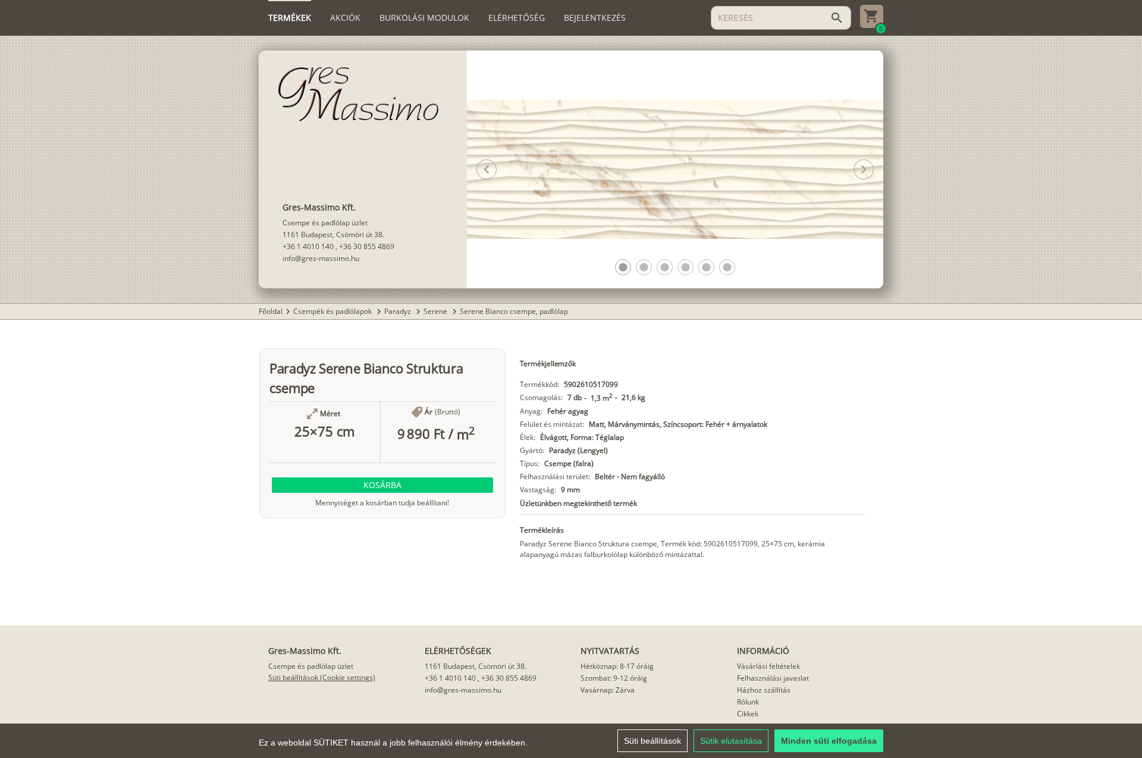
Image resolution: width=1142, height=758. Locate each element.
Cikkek (747, 714)
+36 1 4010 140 (308, 246)
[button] (623, 267)
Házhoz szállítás (763, 690)
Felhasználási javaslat (773, 678)
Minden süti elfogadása (829, 741)
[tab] (290, 18)
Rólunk (748, 702)
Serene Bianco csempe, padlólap (514, 311)
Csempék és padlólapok (333, 311)
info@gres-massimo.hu (321, 258)
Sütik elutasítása (731, 741)
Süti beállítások (652, 741)
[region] (571, 741)
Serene (436, 311)
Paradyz (398, 311)
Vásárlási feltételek (768, 666)
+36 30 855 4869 (366, 246)
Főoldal (271, 311)
